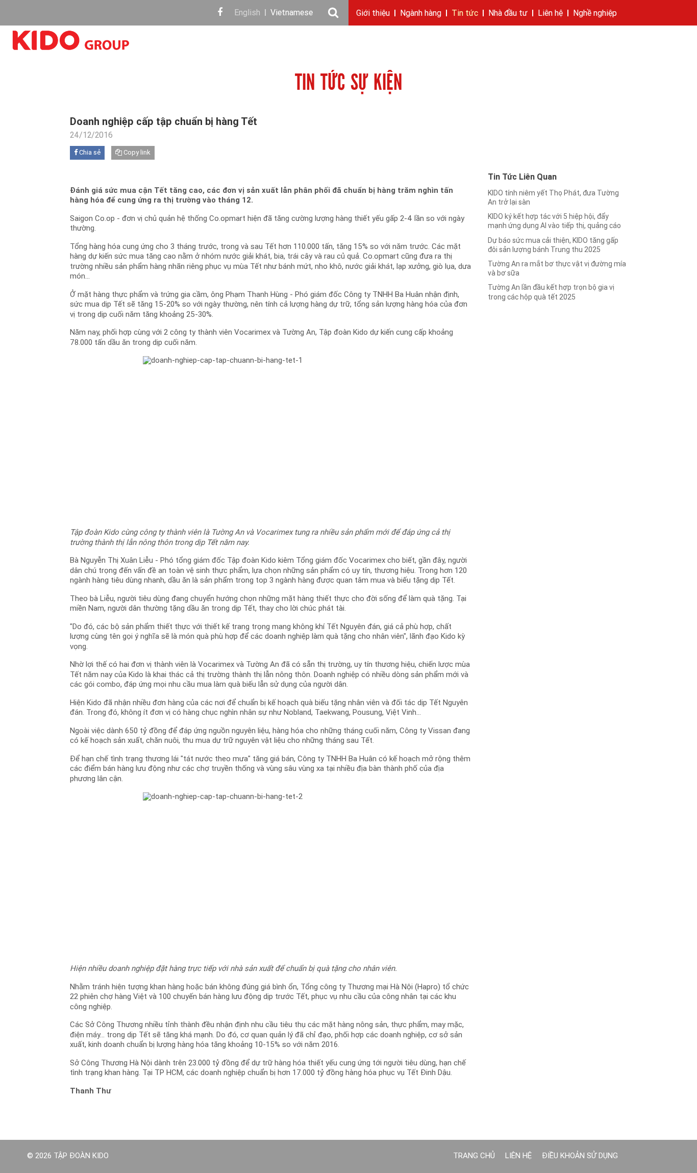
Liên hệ (550, 14)
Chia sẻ (89, 152)
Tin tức (465, 14)
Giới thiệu (373, 14)
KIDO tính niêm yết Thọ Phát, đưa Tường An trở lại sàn (553, 198)
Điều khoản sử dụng (580, 1156)
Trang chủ (474, 1156)
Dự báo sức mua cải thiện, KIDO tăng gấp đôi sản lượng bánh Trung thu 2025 (553, 245)
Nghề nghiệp (595, 14)
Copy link (136, 152)
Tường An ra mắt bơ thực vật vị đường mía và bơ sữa (557, 269)
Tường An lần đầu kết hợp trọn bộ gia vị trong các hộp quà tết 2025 (551, 292)
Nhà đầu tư (508, 14)
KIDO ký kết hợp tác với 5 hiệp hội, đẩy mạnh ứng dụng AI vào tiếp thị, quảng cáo (554, 221)
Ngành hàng (420, 14)
